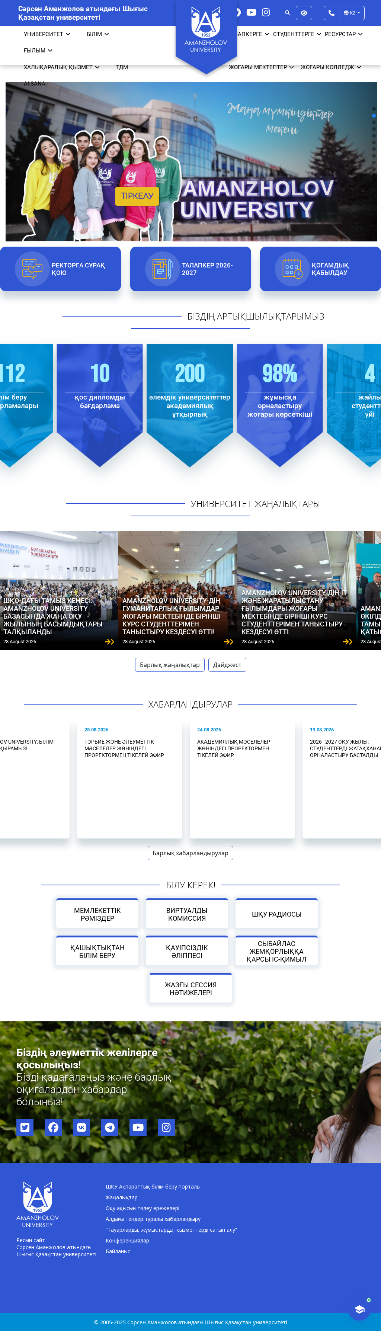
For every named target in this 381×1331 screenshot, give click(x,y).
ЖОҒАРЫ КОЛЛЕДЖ (327, 67)
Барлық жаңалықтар (170, 665)
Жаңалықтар (122, 1197)
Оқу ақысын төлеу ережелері (142, 1208)
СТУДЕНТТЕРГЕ (293, 34)
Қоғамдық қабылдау (330, 269)
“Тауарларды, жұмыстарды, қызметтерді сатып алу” (171, 1229)
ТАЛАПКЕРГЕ (244, 34)
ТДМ (122, 67)
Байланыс (118, 1251)
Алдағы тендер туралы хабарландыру (153, 1218)
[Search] (287, 13)
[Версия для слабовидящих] (304, 13)
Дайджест (227, 665)
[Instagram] (266, 12)
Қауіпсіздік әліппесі (187, 951)
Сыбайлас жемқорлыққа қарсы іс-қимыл (277, 951)
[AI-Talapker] (359, 1309)
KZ (352, 12)
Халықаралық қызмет (58, 67)
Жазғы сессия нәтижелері (191, 989)
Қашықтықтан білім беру (97, 951)
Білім (94, 34)
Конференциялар (127, 1240)
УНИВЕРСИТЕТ (43, 34)
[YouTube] (251, 12)
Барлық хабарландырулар (190, 853)
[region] (190, 142)
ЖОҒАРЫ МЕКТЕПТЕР (258, 67)
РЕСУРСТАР (340, 34)
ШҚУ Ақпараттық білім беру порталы (153, 1186)
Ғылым (34, 50)
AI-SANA (34, 83)
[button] (374, 109)
